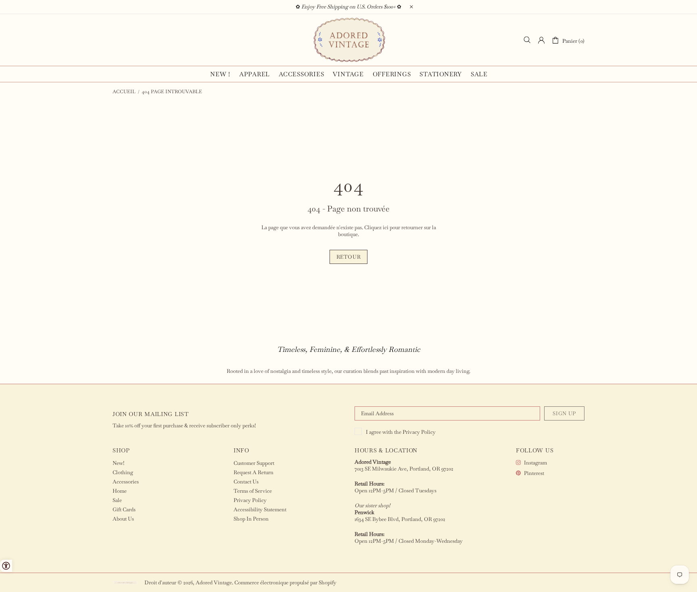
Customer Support (254, 463)
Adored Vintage (348, 40)
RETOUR (348, 256)
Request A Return (253, 472)
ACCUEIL (124, 91)
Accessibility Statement (260, 509)
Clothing (123, 472)
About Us (123, 518)
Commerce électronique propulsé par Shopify (285, 582)
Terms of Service (253, 490)
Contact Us (246, 481)
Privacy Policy (419, 432)
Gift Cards (124, 509)
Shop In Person (251, 518)
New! (118, 463)
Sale (117, 500)
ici (385, 227)
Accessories (126, 481)
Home (120, 490)
